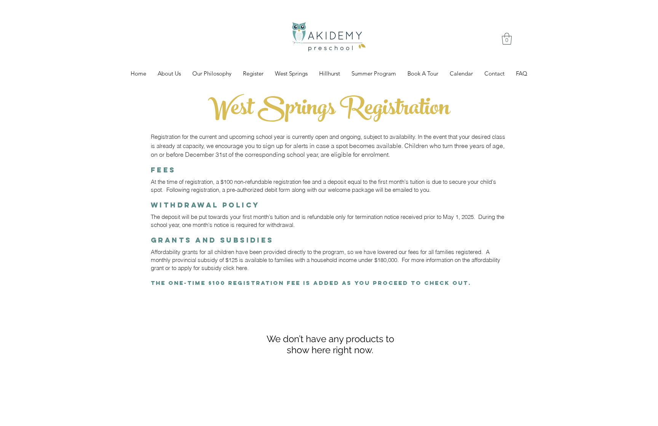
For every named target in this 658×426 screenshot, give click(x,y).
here (241, 268)
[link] (507, 39)
